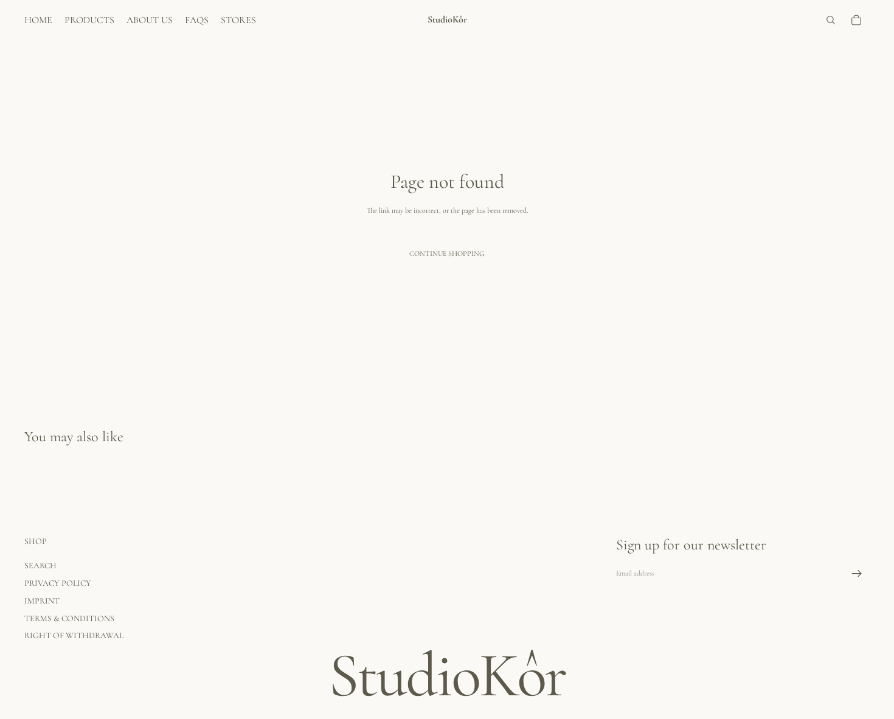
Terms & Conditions (69, 618)
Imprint (42, 601)
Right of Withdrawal (73, 636)
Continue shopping (447, 253)
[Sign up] (857, 574)
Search (40, 565)
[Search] (830, 20)
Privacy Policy (57, 583)
